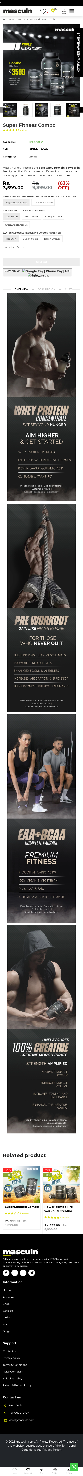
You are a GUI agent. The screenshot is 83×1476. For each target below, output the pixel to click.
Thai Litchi (11, 238)
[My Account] (64, 11)
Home (7, 1290)
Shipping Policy (12, 1378)
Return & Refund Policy (17, 1385)
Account (8, 1324)
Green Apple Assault (16, 224)
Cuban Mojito (30, 238)
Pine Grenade (31, 216)
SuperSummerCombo (22, 1207)
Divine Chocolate (43, 202)
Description (46, 289)
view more (63, 175)
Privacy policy (11, 1357)
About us (8, 1297)
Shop (6, 1303)
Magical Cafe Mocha (16, 202)
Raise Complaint (13, 1371)
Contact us (9, 1351)
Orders (7, 1317)
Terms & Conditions (15, 1364)
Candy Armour (53, 216)
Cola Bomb (11, 216)
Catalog (8, 1310)
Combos (33, 156)
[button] (10, 130)
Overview (21, 289)
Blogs (6, 1331)
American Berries (14, 247)
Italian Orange (52, 238)
